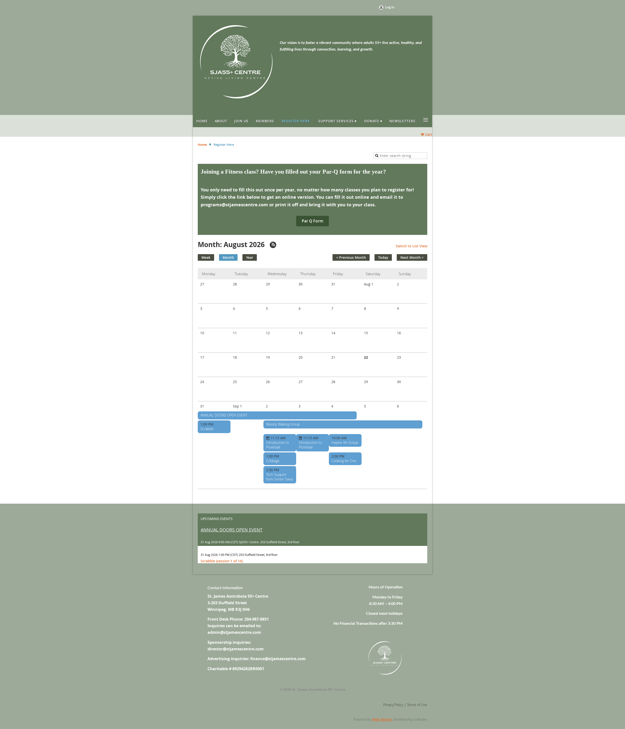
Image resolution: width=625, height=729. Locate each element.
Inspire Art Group (345, 442)
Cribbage (273, 460)
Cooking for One (344, 460)
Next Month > (412, 257)
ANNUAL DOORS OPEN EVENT (223, 415)
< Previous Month (351, 257)
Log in (389, 7)
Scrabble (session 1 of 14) (222, 561)
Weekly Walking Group (283, 424)
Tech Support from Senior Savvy (279, 476)
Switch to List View (411, 246)
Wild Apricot (382, 719)
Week (205, 257)
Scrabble (207, 429)
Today (383, 257)
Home (202, 144)
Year (249, 257)
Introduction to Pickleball (277, 444)
